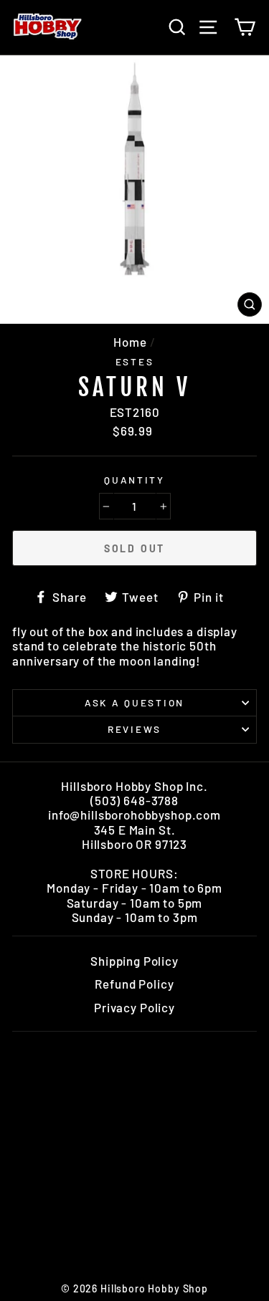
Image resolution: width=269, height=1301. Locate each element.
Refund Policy (134, 983)
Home (129, 342)
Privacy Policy (134, 1007)
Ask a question (134, 702)
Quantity (134, 480)
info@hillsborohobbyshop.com (134, 814)
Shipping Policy (134, 961)
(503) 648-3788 (134, 800)
